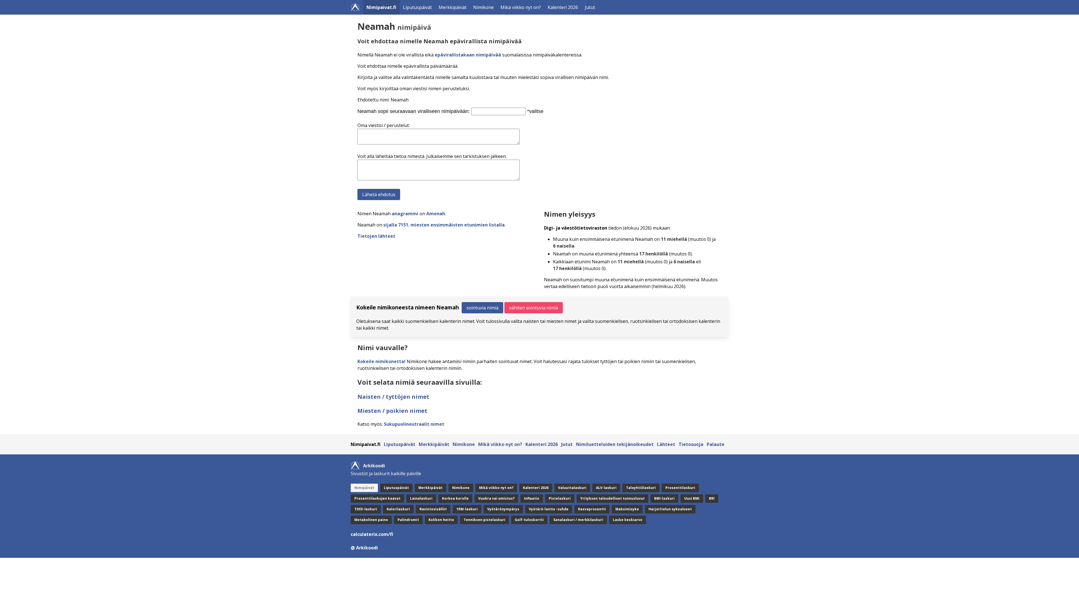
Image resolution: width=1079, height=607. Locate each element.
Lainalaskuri (421, 498)
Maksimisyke (627, 509)
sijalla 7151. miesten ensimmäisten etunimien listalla (444, 225)
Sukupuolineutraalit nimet (414, 424)
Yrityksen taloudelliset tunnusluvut (612, 498)
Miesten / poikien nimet (392, 411)
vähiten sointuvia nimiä (533, 308)
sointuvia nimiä (482, 308)
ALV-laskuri (606, 487)
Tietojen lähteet (376, 236)
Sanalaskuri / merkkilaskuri (578, 519)
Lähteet (666, 444)
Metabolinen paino (371, 519)
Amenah (435, 213)
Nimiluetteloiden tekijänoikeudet (615, 444)
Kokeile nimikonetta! (381, 361)
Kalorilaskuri (398, 509)
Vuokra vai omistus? (496, 498)
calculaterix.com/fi (372, 534)
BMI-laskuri (664, 498)
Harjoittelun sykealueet (670, 509)
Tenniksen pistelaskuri (484, 519)
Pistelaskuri (560, 498)
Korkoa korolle (455, 498)
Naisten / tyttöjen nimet (393, 396)
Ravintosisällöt (433, 509)
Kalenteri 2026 (563, 7)
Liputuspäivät (417, 7)
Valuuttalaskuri (572, 487)
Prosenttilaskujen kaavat (377, 498)
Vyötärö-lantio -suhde (548, 509)
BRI (712, 498)
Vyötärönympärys (503, 509)
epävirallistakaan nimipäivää (468, 55)
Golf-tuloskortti (529, 519)
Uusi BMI (691, 498)
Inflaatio (531, 498)
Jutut (590, 7)
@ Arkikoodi (364, 548)
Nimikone (483, 7)
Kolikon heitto (441, 519)
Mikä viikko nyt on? (520, 7)
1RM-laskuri (467, 509)
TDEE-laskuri (365, 509)
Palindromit (408, 519)
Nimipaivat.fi (381, 7)
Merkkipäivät (452, 7)
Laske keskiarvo (627, 519)
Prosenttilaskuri (680, 487)
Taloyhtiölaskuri (641, 487)
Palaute (715, 444)
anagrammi (405, 213)
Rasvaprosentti (592, 509)
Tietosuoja (691, 444)
